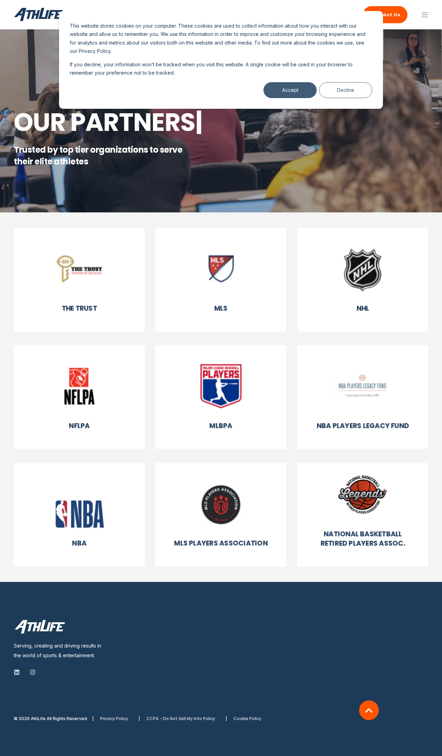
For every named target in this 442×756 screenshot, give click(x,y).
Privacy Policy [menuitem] (114, 719)
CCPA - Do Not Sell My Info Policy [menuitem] (180, 719)
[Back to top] (369, 710)
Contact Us (385, 14)
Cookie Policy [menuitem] (247, 719)
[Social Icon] (19, 672)
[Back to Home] (40, 18)
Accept (290, 90)
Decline (345, 90)
